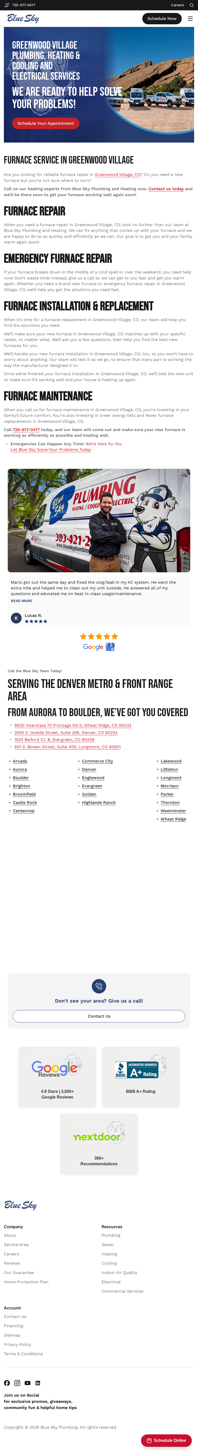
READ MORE (21, 601)
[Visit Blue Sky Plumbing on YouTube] (27, 1383)
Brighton (21, 785)
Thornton (170, 802)
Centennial (24, 810)
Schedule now (162, 18)
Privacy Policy (17, 1344)
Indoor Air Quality (119, 1272)
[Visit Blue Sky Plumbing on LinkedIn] (38, 1383)
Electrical (111, 1281)
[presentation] (45, 123)
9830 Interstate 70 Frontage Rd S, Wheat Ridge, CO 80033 (72, 725)
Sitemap (12, 1334)
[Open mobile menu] (190, 18)
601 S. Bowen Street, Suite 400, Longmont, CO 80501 (67, 746)
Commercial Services (122, 1290)
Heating (109, 1253)
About (10, 1235)
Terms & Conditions (23, 1353)
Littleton (169, 769)
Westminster (173, 810)
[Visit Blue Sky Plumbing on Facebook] (7, 1383)
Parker (167, 794)
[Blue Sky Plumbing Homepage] (23, 18)
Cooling (109, 1263)
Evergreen (92, 785)
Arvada (20, 761)
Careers (11, 1253)
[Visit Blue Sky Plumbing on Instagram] (17, 1383)
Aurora (20, 769)
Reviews (12, 1263)
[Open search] (191, 5)
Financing (13, 1325)
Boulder (21, 777)
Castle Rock (25, 802)
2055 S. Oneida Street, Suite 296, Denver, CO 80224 (66, 732)
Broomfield (24, 794)
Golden (89, 794)
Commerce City (97, 761)
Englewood (93, 777)
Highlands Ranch (99, 802)
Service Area (16, 1244)
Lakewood (171, 761)
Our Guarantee (19, 1272)
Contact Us (99, 1016)
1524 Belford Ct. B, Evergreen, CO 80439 (54, 739)
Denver (89, 769)
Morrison (170, 785)
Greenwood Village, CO (118, 174)
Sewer (108, 1244)
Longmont (171, 777)
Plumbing (111, 1235)
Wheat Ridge (173, 819)
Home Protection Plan (26, 1281)
